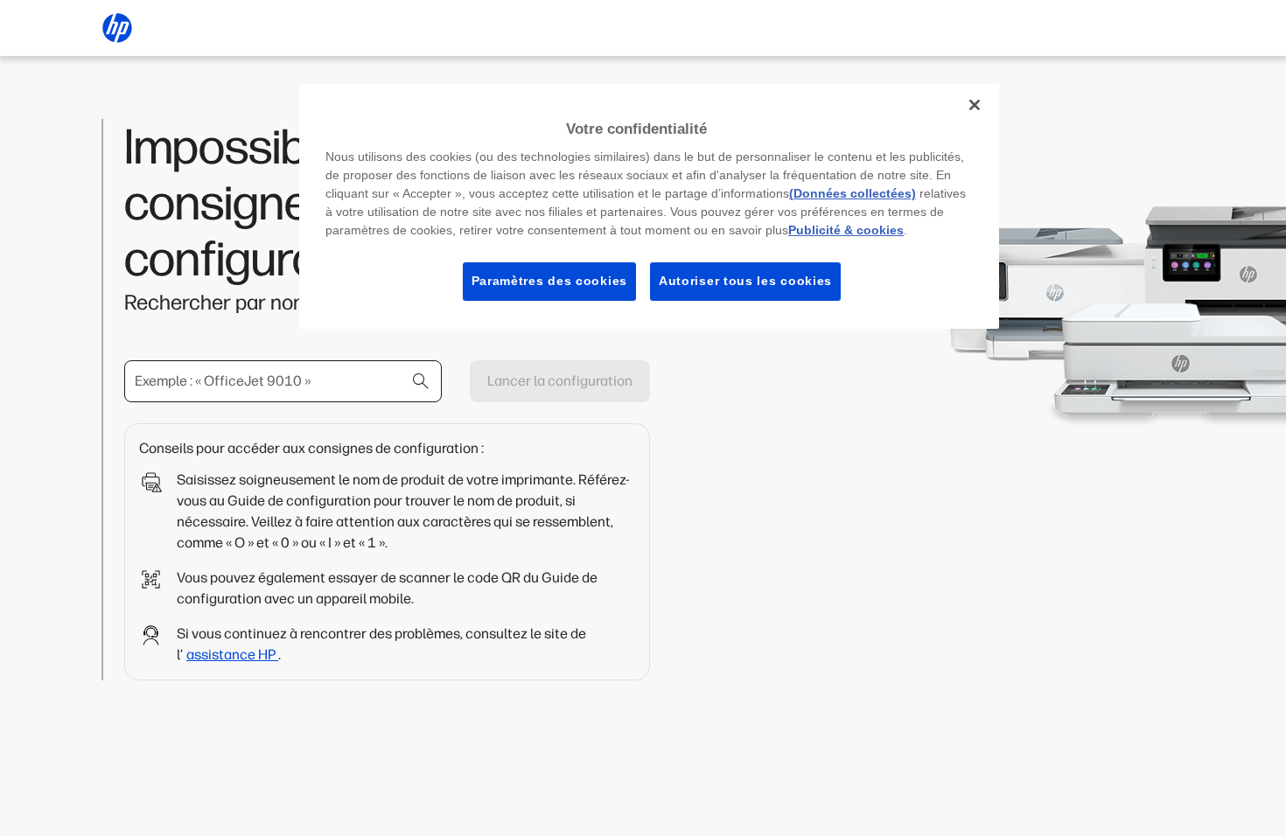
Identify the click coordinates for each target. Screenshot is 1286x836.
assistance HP (232, 654)
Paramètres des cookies (549, 281)
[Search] (421, 381)
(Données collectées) (852, 193)
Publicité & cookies (846, 230)
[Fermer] (974, 105)
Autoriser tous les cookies (745, 281)
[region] (649, 206)
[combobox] (283, 381)
